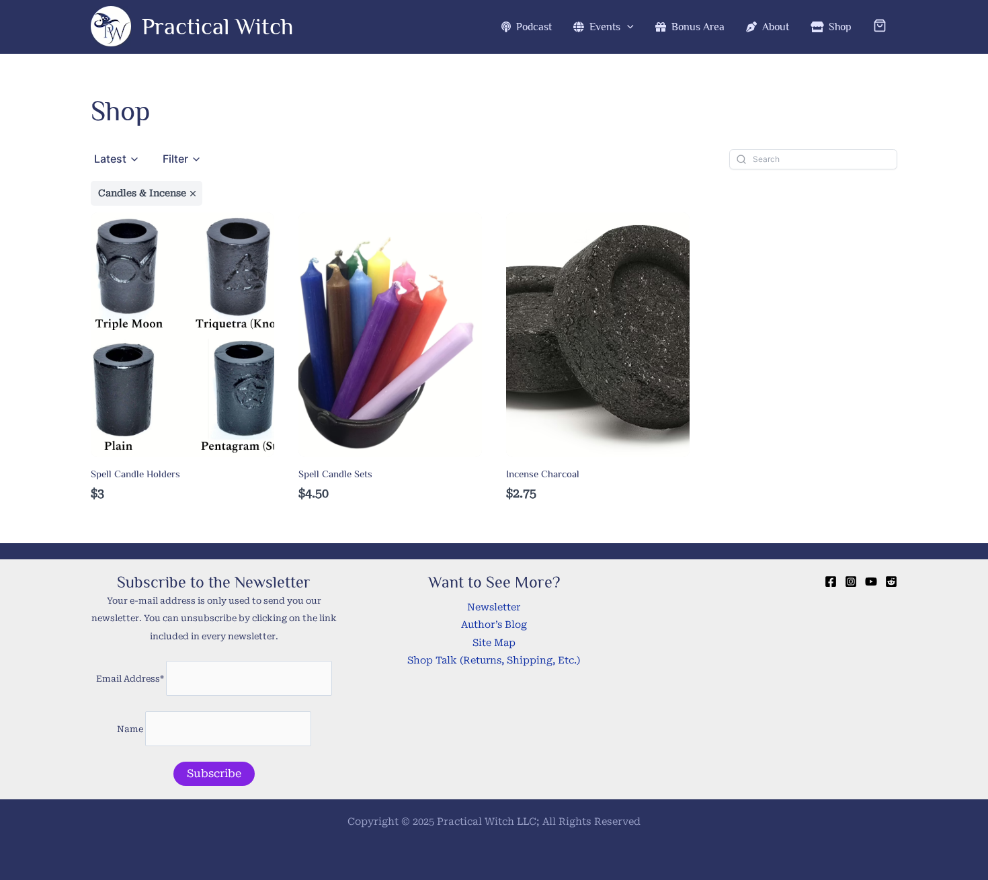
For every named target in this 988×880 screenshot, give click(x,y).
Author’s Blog (494, 625)
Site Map (494, 643)
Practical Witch (218, 26)
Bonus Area (695, 27)
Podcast (531, 27)
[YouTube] (871, 581)
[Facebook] (831, 581)
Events (602, 27)
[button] (627, 27)
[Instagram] (851, 581)
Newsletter (493, 607)
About (773, 27)
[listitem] (146, 193)
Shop (837, 27)
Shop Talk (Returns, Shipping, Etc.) (493, 660)
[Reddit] (891, 581)
